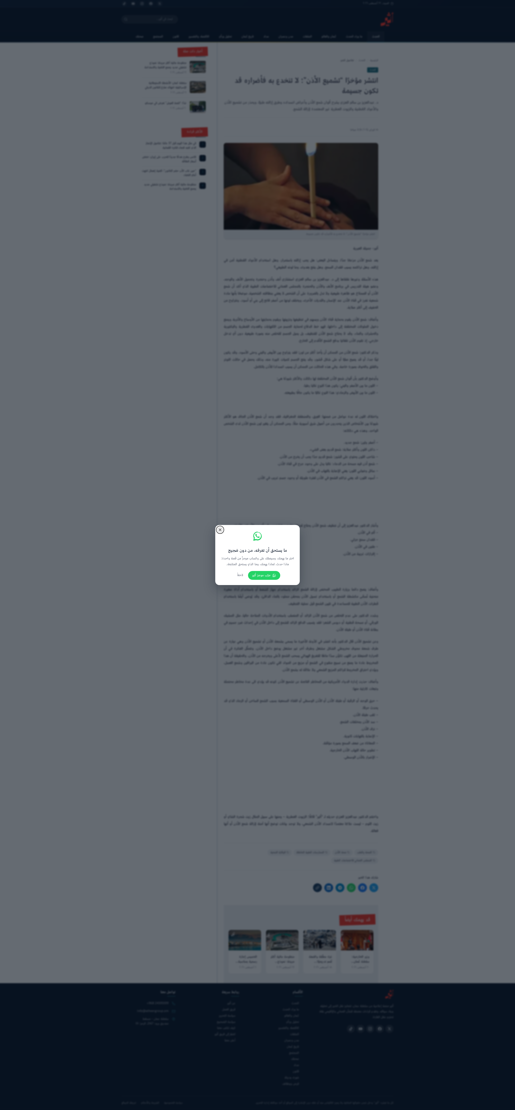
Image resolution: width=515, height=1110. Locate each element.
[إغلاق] (220, 530)
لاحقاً (240, 575)
